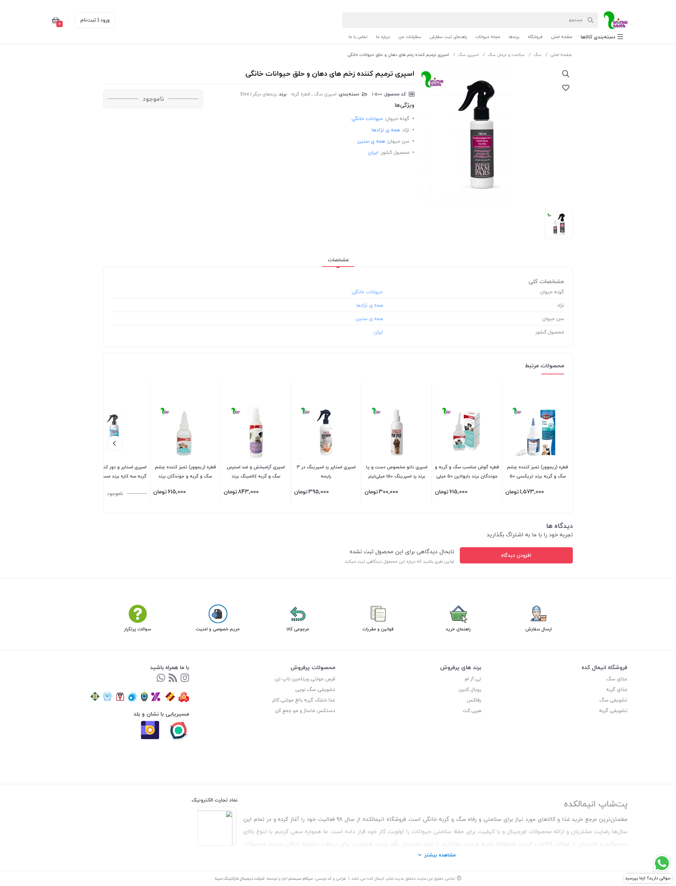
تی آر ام (473, 678)
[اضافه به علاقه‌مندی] (566, 88)
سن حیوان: (398, 141)
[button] (601, 37)
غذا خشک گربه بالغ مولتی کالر (303, 699)
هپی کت (472, 710)
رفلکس (474, 699)
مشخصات (338, 259)
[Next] (115, 443)
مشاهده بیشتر (440, 854)
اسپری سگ (468, 54)
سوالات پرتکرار (137, 629)
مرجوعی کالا (298, 629)
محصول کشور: (394, 152)
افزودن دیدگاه (516, 555)
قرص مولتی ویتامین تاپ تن (305, 678)
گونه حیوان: (396, 118)
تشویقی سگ (613, 699)
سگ (537, 54)
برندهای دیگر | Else (258, 94)
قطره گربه (300, 94)
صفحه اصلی (560, 54)
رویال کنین (470, 689)
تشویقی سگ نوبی (315, 689)
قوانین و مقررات (378, 629)
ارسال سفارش (538, 629)
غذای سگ (616, 678)
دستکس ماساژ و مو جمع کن (305, 710)
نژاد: (405, 129)
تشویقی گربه (613, 710)
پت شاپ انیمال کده (383, 878)
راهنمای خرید (458, 629)
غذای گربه (616, 689)
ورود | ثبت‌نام (94, 19)
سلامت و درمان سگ (506, 54)
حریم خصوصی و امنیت (218, 629)
